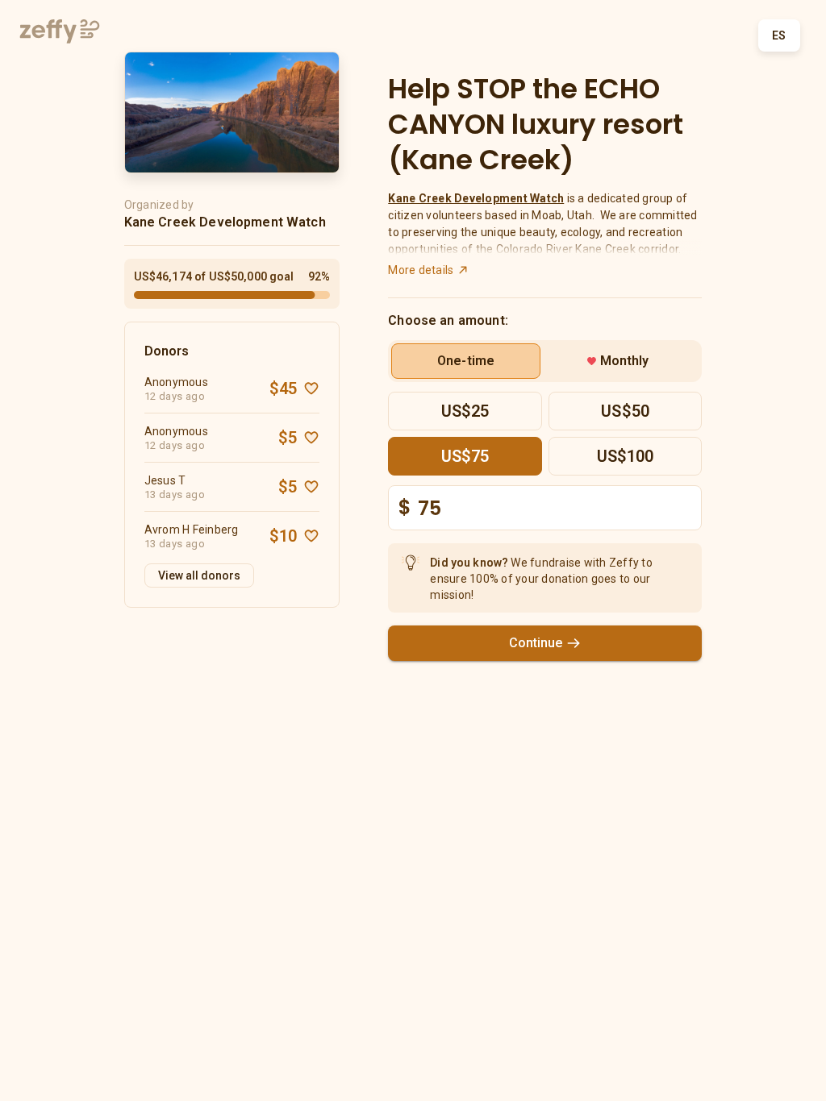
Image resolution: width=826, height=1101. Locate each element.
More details (420, 270)
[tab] (465, 361)
